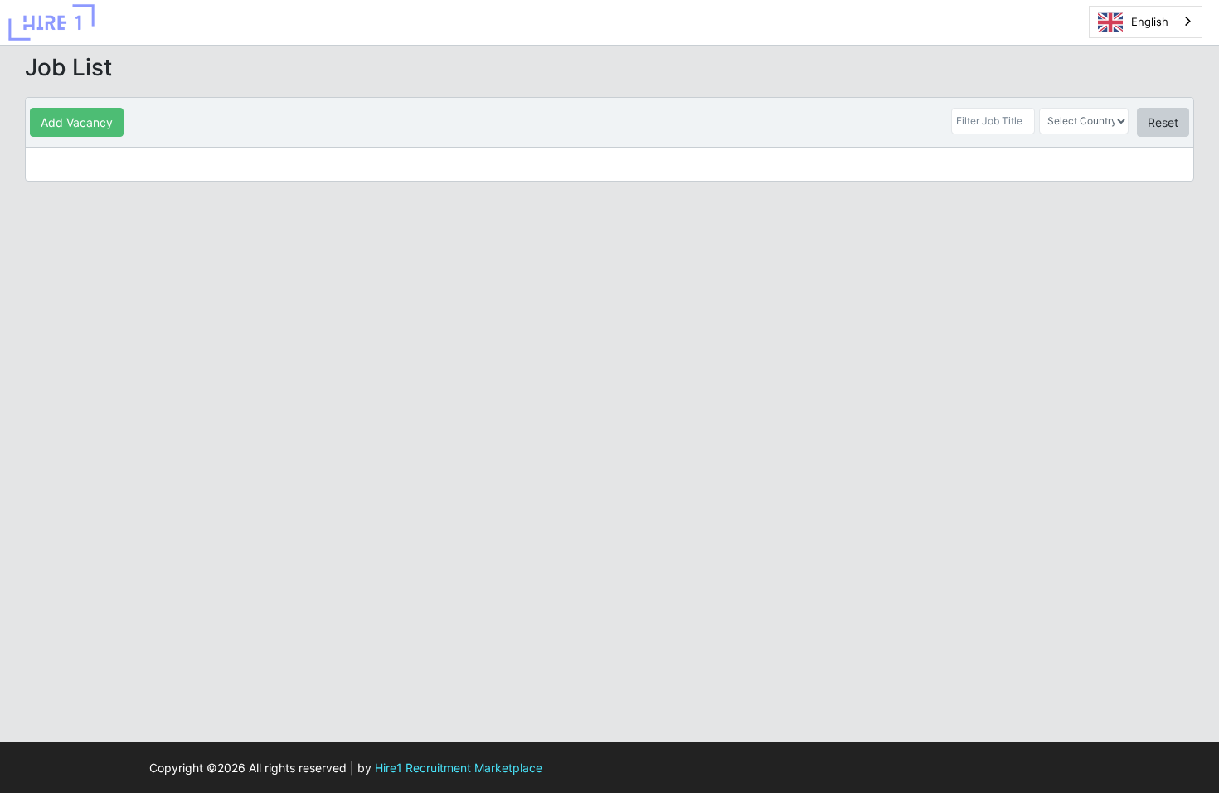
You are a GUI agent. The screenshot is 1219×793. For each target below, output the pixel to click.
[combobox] (1145, 22)
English (1149, 21)
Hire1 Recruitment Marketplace (458, 768)
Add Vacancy (77, 122)
